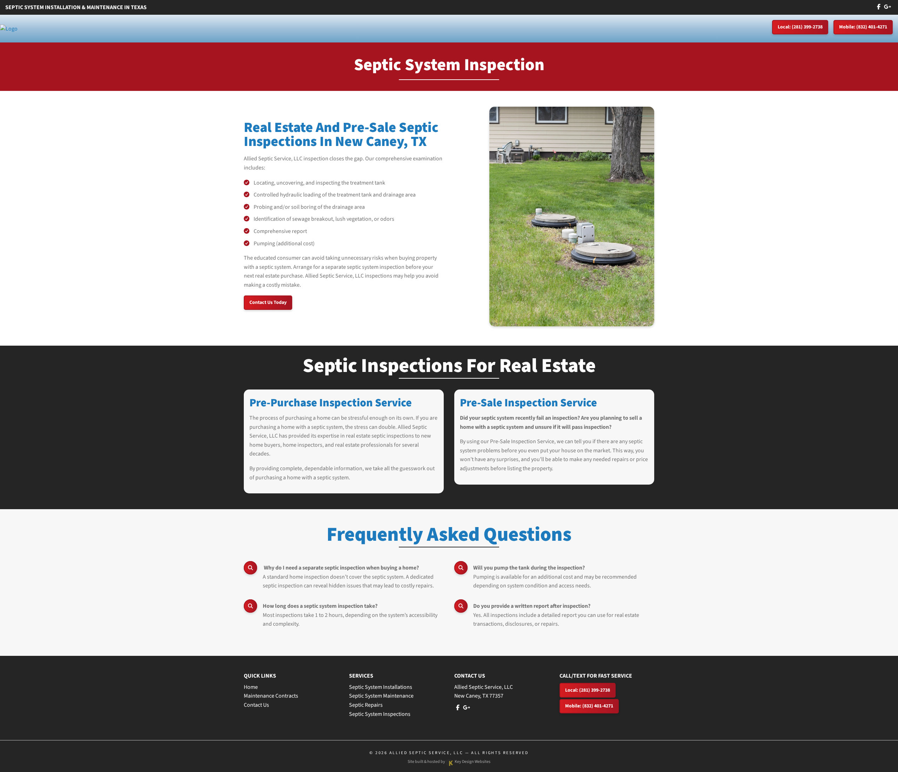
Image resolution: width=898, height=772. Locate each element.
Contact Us (256, 705)
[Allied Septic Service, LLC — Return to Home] (9, 28)
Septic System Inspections (379, 714)
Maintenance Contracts (271, 696)
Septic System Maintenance (381, 696)
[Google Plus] (887, 7)
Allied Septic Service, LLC (426, 753)
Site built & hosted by (449, 762)
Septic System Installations (380, 687)
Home (251, 687)
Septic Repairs (366, 705)
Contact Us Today (268, 302)
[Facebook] (878, 7)
